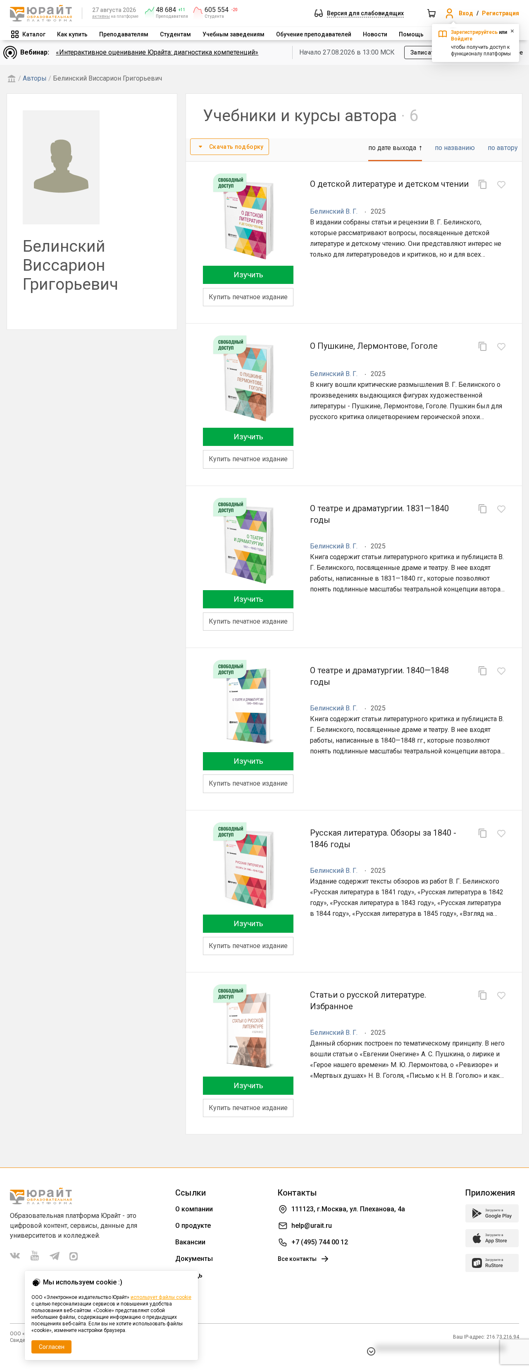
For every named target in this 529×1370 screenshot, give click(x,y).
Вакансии (190, 1242)
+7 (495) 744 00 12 (319, 1242)
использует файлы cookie (161, 1297)
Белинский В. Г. (333, 211)
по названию (455, 148)
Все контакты (297, 1259)
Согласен (51, 1347)
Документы (194, 1259)
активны (101, 16)
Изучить (248, 274)
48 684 (166, 10)
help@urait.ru (311, 1225)
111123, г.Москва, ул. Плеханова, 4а (348, 1209)
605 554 (217, 10)
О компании (194, 1209)
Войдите (461, 39)
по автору (503, 148)
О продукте (193, 1225)
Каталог (33, 34)
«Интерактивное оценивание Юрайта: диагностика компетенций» (157, 52)
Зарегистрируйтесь (474, 32)
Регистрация (500, 13)
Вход (466, 13)
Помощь (411, 34)
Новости (375, 34)
